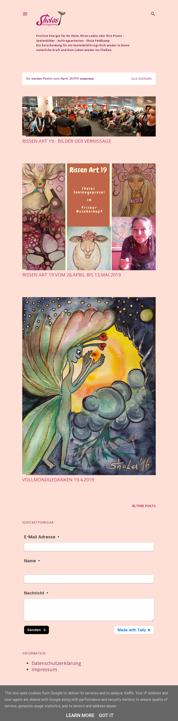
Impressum (44, 669)
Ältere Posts (144, 506)
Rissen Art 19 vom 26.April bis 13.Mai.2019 (71, 275)
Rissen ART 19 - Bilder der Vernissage (66, 141)
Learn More (80, 715)
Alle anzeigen (141, 79)
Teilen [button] (26, 148)
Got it (106, 715)
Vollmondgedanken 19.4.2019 (58, 479)
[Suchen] (153, 13)
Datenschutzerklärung (56, 663)
